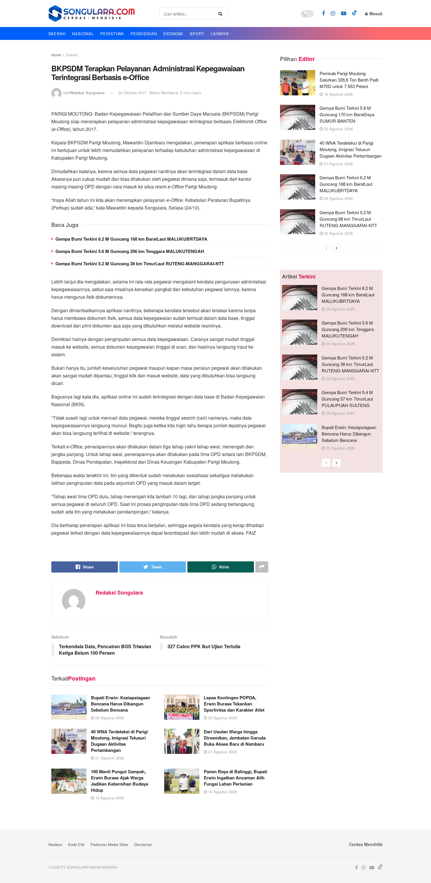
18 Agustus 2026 (109, 798)
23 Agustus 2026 (340, 413)
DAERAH (57, 33)
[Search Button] (222, 13)
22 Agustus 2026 (109, 717)
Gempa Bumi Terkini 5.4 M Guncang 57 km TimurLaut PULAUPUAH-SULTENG (347, 398)
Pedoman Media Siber (109, 844)
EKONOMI (173, 33)
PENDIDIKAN (143, 33)
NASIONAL (83, 33)
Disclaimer (143, 844)
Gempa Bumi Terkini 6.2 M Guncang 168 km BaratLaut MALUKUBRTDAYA (131, 239)
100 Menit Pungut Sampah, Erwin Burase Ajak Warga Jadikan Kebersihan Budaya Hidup (119, 780)
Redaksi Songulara (87, 92)
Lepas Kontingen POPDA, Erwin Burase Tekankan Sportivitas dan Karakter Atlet (234, 703)
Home (56, 54)
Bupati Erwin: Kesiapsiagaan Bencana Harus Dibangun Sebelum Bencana (120, 703)
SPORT (197, 33)
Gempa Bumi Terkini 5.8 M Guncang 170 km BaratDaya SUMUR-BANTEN (347, 114)
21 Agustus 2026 (109, 758)
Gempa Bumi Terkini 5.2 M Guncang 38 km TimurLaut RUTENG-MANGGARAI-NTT (139, 263)
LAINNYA (220, 33)
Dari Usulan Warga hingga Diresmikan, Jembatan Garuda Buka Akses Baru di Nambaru (235, 737)
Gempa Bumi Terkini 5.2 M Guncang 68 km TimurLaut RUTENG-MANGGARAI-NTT (348, 218)
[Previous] (326, 248)
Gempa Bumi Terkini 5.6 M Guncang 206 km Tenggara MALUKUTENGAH (129, 251)
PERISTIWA (112, 33)
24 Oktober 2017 (132, 92)
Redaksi (55, 844)
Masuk (375, 13)
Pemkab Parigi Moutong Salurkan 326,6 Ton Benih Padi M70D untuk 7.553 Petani (349, 79)
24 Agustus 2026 (338, 198)
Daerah (72, 54)
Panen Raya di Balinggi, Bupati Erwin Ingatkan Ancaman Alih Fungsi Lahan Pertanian (235, 777)
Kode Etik (76, 844)
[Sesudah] (336, 248)
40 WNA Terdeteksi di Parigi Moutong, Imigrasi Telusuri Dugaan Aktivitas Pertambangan (119, 740)
